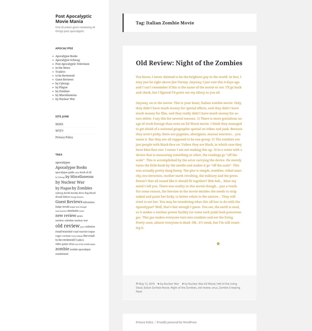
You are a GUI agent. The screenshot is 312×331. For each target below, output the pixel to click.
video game (61, 243)
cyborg (59, 192)
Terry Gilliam (77, 236)
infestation (89, 202)
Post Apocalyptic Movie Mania (73, 18)
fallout (66, 196)
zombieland (61, 253)
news (80, 216)
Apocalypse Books (66, 56)
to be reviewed (65, 240)
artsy (77, 172)
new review (65, 215)
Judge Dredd (62, 206)
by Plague (61, 87)
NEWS (59, 124)
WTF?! (59, 130)
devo (81, 192)
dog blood (90, 192)
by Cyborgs (62, 83)
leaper (72, 207)
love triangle (81, 207)
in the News (62, 68)
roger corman (63, 235)
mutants (72, 210)
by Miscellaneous (66, 95)
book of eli (85, 172)
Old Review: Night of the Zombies (189, 62)
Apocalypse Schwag (67, 60)
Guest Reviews (64, 79)
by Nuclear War (65, 99)
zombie (62, 248)
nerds (81, 211)
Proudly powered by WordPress (177, 322)
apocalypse (62, 162)
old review (67, 225)
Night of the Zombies (184, 287)
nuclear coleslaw (64, 220)
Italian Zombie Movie (156, 287)
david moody (71, 192)
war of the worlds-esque (85, 244)
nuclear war (81, 220)
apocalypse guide (64, 172)
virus (71, 243)
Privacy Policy (64, 137)
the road (88, 236)
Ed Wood (209, 283)
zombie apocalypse (80, 249)
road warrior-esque (84, 231)
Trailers (60, 71)
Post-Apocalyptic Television (72, 64)
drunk (58, 196)
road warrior (64, 231)
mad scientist (61, 211)
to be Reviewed (65, 75)
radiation (90, 226)
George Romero (77, 197)
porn (82, 227)
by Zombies (62, 91)
